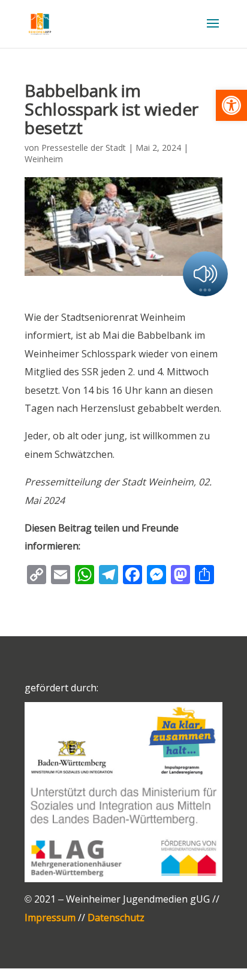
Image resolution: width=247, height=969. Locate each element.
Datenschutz (116, 917)
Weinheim (44, 159)
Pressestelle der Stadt (83, 147)
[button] (231, 105)
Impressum (50, 917)
